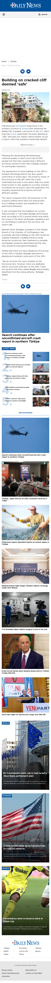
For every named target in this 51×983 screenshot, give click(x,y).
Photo (21, 954)
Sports (38, 951)
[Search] (39, 14)
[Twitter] (28, 71)
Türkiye (13, 61)
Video (6, 954)
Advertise (6, 976)
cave (14, 134)
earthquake (21, 126)
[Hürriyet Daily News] (25, 6)
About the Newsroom (10, 973)
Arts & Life (23, 951)
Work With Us (31, 970)
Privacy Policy (7, 970)
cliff (41, 131)
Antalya (25, 129)
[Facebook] (22, 71)
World (6, 951)
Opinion (38, 948)
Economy (23, 948)
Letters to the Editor (34, 973)
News (4, 61)
